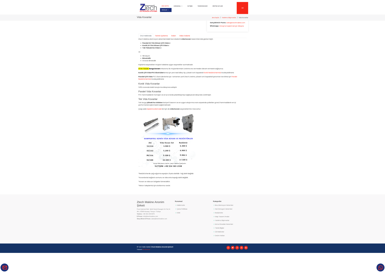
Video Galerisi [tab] (184, 36)
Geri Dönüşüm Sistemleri (223, 209)
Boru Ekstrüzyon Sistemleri (224, 205)
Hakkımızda (181, 205)
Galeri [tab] (173, 36)
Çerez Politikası (182, 209)
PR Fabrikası (146, 249)
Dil (242, 8)
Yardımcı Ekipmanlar (229, 18)
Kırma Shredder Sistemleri (224, 224)
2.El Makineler (219, 231)
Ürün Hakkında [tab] (145, 36)
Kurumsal (177, 6)
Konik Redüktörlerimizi (212, 73)
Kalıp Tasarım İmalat (222, 216)
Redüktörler (219, 213)
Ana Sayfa (165, 6)
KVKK (178, 213)
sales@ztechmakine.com (235, 23)
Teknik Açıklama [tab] (161, 36)
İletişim (189, 6)
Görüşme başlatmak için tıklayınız (231, 26)
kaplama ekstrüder (154, 109)
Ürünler (164, 10)
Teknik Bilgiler (202, 6)
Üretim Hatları (217, 6)
